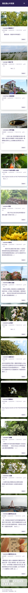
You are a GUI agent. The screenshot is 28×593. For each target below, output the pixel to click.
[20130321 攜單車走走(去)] (14, 545)
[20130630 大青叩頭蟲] (14, 120)
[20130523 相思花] (14, 233)
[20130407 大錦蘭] (14, 428)
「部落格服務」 (11, 591)
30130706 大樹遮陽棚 (8, 96)
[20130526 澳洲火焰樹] (14, 273)
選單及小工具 (24, 3)
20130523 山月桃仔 (8, 323)
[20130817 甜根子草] (14, 52)
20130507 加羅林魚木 (8, 357)
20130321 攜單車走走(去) (9, 554)
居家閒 (4, 98)
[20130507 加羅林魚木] (14, 347)
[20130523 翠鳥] (14, 197)
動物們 (4, 132)
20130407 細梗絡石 (8, 399)
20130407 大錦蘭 (7, 437)
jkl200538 (12, 30)
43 (4, 584)
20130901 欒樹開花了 (8, 28)
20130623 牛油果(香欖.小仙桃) (11, 170)
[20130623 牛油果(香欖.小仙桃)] (14, 161)
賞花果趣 (5, 30)
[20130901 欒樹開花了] (14, 19)
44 (8, 584)
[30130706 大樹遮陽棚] (14, 86)
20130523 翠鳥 (7, 206)
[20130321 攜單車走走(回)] (14, 504)
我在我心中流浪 (8, 3)
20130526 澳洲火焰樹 (8, 282)
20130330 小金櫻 (7, 475)
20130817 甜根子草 (8, 62)
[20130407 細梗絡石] (14, 390)
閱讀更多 (23, 39)
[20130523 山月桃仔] (14, 313)
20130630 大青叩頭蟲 (8, 130)
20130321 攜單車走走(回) (9, 514)
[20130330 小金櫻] (14, 466)
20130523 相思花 (7, 242)
